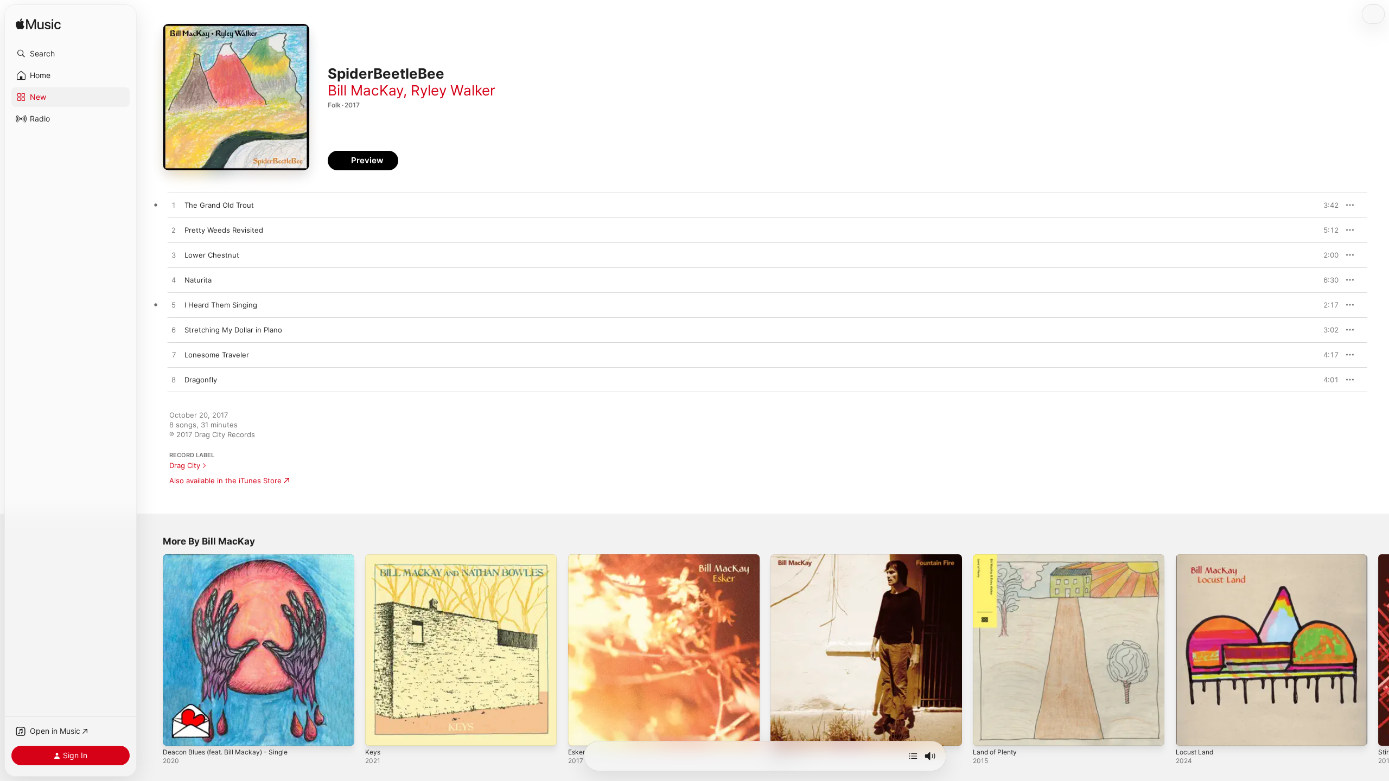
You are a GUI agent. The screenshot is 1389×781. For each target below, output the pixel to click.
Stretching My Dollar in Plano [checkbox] (233, 329)
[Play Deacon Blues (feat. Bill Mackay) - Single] (176, 732)
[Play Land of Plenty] (986, 732)
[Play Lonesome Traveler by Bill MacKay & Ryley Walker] (173, 355)
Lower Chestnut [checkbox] (211, 255)
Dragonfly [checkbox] (200, 379)
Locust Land (1196, 558)
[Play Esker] (582, 732)
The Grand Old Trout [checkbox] (219, 205)
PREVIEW (1327, 205)
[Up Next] (913, 756)
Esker (577, 558)
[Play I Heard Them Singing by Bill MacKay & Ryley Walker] (173, 305)
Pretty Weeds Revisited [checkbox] (223, 230)
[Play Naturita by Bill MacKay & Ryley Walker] (173, 280)
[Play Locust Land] (1189, 732)
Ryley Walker (453, 90)
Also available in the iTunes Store (225, 480)
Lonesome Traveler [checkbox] (216, 354)
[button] (70, 53)
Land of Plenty (997, 558)
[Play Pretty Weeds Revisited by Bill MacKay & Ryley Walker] (173, 230)
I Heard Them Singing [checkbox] (220, 304)
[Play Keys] (379, 732)
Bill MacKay (365, 90)
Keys (373, 558)
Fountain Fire (792, 558)
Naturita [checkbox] (198, 280)
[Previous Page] (152, 650)
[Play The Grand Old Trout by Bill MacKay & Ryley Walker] (173, 205)
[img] (38, 24)
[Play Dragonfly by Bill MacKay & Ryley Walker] (173, 380)
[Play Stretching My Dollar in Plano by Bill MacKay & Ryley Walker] (173, 330)
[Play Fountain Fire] (784, 732)
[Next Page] (1378, 650)
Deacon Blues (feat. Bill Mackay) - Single (231, 558)
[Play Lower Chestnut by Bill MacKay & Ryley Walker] (173, 255)
